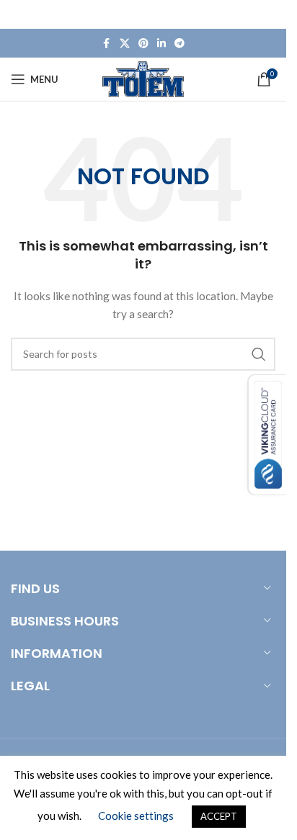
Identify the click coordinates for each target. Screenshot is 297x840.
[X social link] (124, 43)
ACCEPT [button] (218, 816)
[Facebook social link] (106, 43)
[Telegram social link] (179, 43)
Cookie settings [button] (136, 815)
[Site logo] (143, 78)
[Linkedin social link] (161, 43)
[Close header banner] (268, 14)
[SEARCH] (258, 354)
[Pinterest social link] (143, 43)
